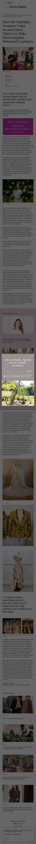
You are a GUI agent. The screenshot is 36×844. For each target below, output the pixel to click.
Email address (8, 371)
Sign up (29, 371)
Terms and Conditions (15, 376)
